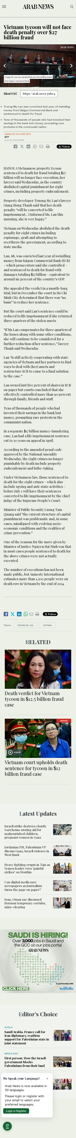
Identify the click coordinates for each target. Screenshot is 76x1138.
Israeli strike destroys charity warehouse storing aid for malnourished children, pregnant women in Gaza (25, 831)
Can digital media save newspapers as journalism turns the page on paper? (23, 886)
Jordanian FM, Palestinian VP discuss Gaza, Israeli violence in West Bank (26, 851)
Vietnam (47, 625)
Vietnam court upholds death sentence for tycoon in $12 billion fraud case (36, 768)
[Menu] (4, 7)
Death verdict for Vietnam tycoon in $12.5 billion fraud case (34, 699)
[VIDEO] (38, 738)
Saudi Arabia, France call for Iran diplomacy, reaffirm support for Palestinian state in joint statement (26, 1037)
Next (71, 65)
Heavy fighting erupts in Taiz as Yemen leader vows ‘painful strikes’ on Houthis (27, 868)
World (8, 1027)
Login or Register (16, 1110)
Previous (4, 65)
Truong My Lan (25, 625)
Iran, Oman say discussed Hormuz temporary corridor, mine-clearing (25, 903)
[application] (38, 65)
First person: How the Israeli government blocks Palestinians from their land (25, 1062)
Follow (65, 146)
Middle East (11, 1053)
